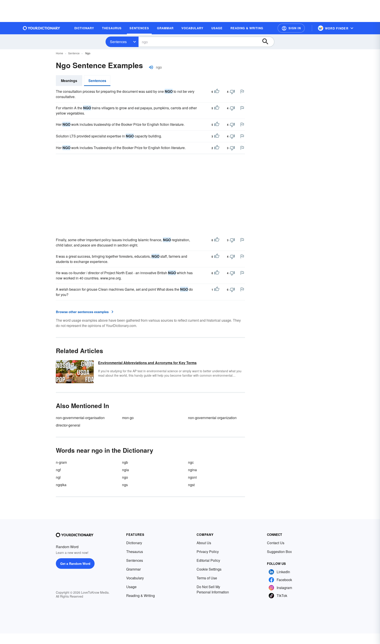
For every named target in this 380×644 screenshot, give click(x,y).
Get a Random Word (75, 563)
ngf (58, 469)
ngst (191, 484)
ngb (125, 462)
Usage (131, 586)
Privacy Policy (208, 551)
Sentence (74, 53)
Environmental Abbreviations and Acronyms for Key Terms (147, 362)
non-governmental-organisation (80, 417)
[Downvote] (232, 92)
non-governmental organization (212, 417)
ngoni (192, 477)
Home (59, 53)
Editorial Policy (208, 560)
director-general (68, 425)
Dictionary (134, 542)
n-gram (61, 462)
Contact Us (275, 542)
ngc (191, 462)
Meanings (69, 80)
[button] (291, 28)
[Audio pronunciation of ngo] (151, 67)
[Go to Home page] (41, 28)
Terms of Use (207, 577)
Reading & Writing (140, 595)
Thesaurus (134, 551)
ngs (125, 484)
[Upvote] (216, 92)
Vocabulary (135, 577)
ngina (192, 469)
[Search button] (267, 42)
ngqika (61, 484)
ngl (58, 477)
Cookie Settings (209, 569)
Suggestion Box (279, 551)
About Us (204, 542)
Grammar (133, 569)
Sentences (118, 41)
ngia (125, 469)
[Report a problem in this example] (242, 91)
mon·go (128, 417)
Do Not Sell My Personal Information (213, 589)
